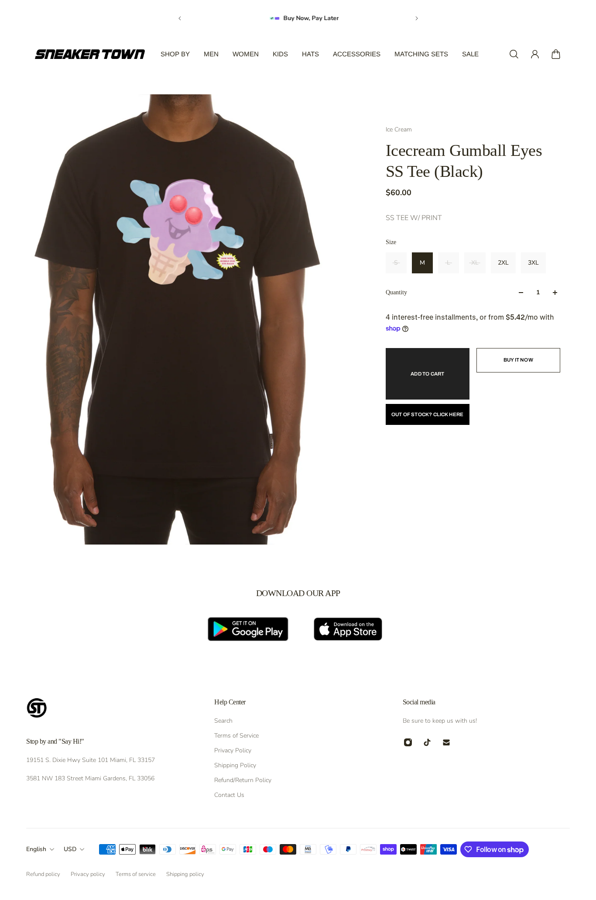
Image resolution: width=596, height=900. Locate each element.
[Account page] (534, 54)
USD (70, 849)
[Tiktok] (427, 742)
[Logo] (90, 54)
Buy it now (518, 359)
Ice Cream (399, 129)
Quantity (396, 292)
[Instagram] (408, 742)
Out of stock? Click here (427, 414)
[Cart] (555, 54)
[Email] (446, 742)
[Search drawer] (514, 54)
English (36, 849)
